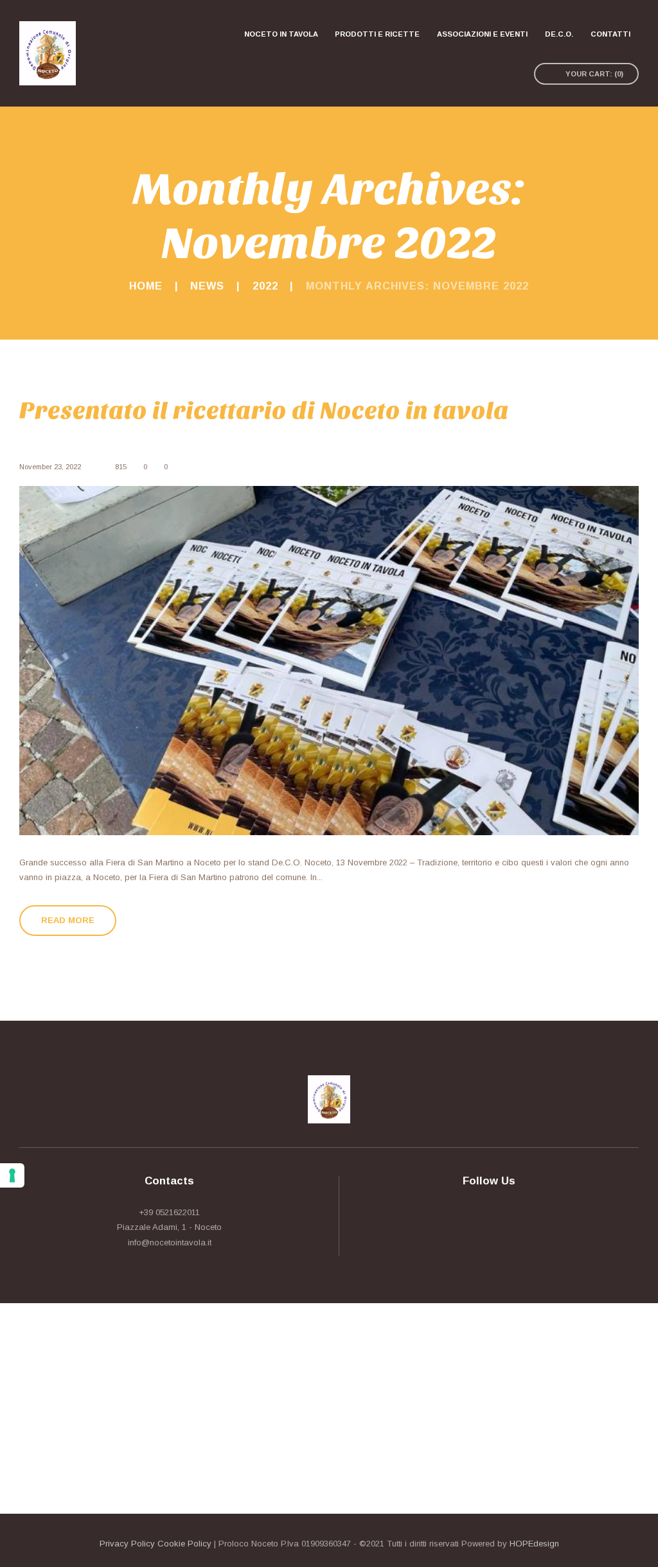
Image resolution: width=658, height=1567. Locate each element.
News (207, 285)
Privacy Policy (127, 1543)
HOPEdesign (534, 1543)
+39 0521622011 (169, 1212)
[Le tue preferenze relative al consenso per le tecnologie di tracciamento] (12, 1175)
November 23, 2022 (50, 467)
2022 (265, 285)
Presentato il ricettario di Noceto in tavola (264, 411)
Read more (67, 920)
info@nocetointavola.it (169, 1242)
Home (146, 285)
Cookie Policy (184, 1543)
